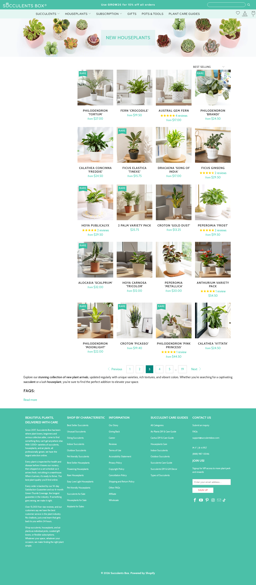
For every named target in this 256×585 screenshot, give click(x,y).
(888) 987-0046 (200, 453)
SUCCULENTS (46, 14)
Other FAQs (114, 487)
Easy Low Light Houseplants (80, 481)
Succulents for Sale (76, 493)
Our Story (113, 425)
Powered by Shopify (142, 573)
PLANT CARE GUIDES (184, 14)
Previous (116, 369)
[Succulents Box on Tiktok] (224, 500)
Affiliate (112, 493)
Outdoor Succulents (76, 450)
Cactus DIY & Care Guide (162, 437)
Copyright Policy (116, 469)
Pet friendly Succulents (78, 456)
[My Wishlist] (238, 13)
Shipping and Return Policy (121, 481)
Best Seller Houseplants (78, 462)
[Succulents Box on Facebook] (195, 500)
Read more (30, 400)
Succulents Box (120, 573)
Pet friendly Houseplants (78, 487)
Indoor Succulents (75, 444)
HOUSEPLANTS (76, 14)
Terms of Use (115, 450)
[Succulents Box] (25, 5)
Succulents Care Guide (161, 462)
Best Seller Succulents (77, 425)
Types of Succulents (160, 475)
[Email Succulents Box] (219, 500)
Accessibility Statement (120, 456)
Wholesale (114, 500)
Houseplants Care (159, 444)
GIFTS (132, 14)
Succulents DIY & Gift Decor (164, 469)
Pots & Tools (153, 14)
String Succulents (75, 437)
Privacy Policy (115, 462)
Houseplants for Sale (77, 500)
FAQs (194, 431)
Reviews (113, 444)
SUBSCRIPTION (107, 14)
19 (182, 369)
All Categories (157, 425)
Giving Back (114, 431)
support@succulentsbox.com (205, 437)
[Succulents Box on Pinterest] (207, 500)
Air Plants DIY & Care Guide (163, 431)
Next (194, 369)
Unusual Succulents (76, 431)
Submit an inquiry (200, 425)
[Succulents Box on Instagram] (213, 500)
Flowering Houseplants (77, 469)
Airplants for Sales (75, 506)
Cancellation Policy (118, 475)
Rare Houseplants (75, 475)
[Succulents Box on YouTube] (201, 500)
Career (112, 437)
